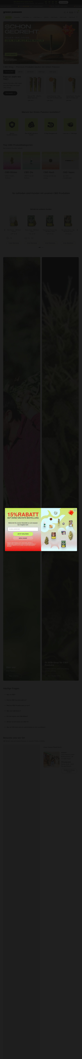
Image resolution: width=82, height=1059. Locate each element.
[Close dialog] (75, 510)
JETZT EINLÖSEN (23, 534)
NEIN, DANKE (23, 538)
